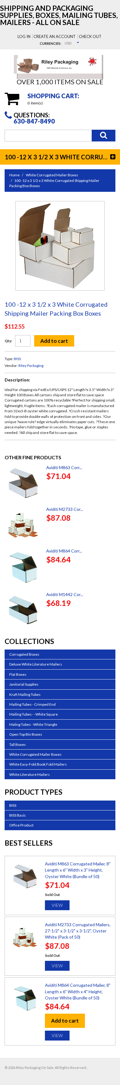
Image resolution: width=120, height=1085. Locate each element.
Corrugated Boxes (24, 654)
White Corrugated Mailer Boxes (52, 175)
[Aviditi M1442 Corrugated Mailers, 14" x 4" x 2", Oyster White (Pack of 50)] (23, 610)
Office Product (21, 825)
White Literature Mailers (29, 774)
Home (14, 175)
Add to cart (54, 341)
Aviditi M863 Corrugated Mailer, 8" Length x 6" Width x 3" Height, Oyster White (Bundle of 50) (77, 870)
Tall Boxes (17, 744)
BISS (17, 358)
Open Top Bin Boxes (25, 734)
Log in (24, 36)
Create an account (55, 36)
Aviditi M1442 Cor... (64, 594)
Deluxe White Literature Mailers (35, 664)
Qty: (8, 341)
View (57, 905)
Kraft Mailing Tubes (25, 694)
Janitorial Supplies (23, 684)
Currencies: (50, 43)
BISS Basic (17, 815)
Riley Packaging (30, 365)
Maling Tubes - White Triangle (33, 724)
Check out (90, 36)
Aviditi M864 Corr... (64, 550)
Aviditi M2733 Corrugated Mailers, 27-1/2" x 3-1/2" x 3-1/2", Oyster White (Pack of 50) (77, 931)
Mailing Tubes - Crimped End (32, 704)
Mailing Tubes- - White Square (33, 714)
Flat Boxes (17, 674)
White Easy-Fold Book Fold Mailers (38, 764)
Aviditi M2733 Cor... (64, 509)
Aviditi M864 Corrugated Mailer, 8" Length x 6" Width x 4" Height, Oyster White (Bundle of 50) (77, 991)
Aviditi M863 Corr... (64, 467)
